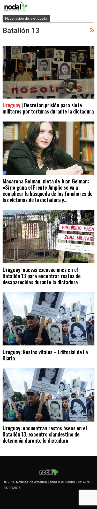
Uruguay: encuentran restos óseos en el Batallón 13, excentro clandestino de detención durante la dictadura (45, 434)
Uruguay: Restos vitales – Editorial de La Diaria (45, 355)
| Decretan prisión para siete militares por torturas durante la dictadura (48, 108)
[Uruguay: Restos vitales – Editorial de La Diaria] (48, 318)
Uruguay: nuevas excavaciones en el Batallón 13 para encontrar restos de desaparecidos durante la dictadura (42, 275)
